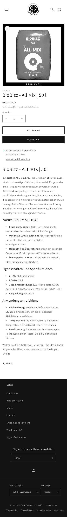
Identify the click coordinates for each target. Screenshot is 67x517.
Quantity (6, 112)
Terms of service (27, 510)
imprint (10, 407)
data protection (15, 400)
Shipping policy (44, 510)
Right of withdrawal (17, 437)
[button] (6, 9)
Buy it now (33, 139)
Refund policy (51, 505)
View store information (18, 159)
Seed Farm (21, 505)
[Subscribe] (52, 458)
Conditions (12, 393)
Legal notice (59, 510)
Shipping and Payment (18, 422)
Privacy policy (12, 510)
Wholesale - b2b (15, 430)
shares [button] (9, 363)
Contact (11, 415)
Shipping (16, 107)
